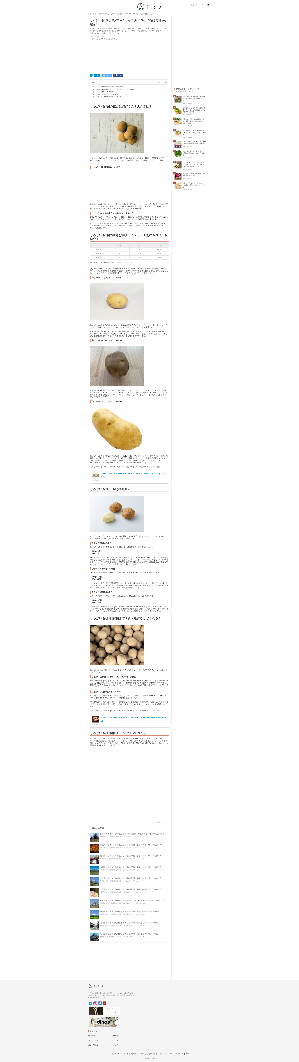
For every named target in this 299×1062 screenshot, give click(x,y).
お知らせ (143, 1054)
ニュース (115, 1040)
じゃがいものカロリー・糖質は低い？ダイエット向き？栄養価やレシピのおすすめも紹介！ (133, 475)
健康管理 (115, 1036)
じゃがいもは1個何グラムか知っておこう (108, 96)
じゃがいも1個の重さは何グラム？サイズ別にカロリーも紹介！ (115, 89)
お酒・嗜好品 (93, 1045)
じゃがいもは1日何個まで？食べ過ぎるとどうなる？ (111, 94)
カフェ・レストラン (95, 1040)
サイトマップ (114, 1054)
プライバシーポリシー (167, 1054)
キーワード (124, 1054)
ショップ (115, 1045)
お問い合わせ (153, 1054)
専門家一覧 (179, 1054)
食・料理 (98, 14)
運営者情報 (134, 1054)
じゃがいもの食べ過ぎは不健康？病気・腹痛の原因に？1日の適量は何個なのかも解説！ (133, 717)
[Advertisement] (129, 56)
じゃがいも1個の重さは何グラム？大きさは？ (109, 87)
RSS (187, 1054)
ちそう (90, 14)
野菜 (104, 14)
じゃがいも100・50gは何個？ (104, 92)
